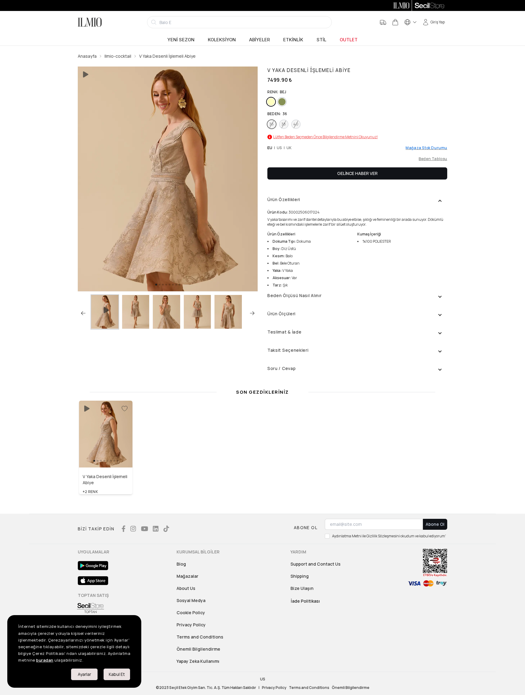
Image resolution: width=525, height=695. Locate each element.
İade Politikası (305, 601)
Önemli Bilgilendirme (198, 649)
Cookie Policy (191, 612)
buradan (44, 660)
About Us (186, 588)
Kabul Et (117, 674)
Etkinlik (293, 40)
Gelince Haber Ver (357, 173)
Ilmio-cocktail (118, 56)
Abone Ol (435, 524)
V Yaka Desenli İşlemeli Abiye (167, 56)
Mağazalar (187, 576)
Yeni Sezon (180, 40)
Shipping (299, 576)
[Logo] (90, 22)
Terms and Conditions (200, 637)
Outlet (349, 40)
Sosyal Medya (191, 600)
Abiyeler (259, 40)
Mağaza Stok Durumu (426, 148)
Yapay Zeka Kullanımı (198, 661)
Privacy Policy (191, 625)
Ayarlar (84, 674)
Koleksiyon (222, 40)
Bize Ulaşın (302, 588)
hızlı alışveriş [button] (106, 454)
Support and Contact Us (315, 564)
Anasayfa (87, 56)
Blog (181, 564)
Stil (321, 40)
